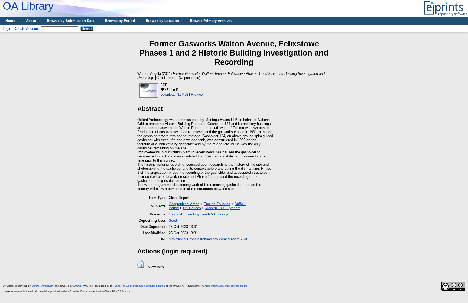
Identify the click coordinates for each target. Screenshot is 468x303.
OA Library (28, 6)
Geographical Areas (184, 204)
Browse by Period (120, 21)
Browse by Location (162, 21)
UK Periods (192, 208)
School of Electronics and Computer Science (140, 286)
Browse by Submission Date (70, 21)
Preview (197, 94)
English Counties (217, 204)
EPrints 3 (78, 286)
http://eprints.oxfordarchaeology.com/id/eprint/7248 (208, 239)
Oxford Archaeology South (189, 214)
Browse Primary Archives (211, 21)
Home (10, 21)
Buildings (221, 214)
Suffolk (240, 204)
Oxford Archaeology (43, 286)
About (31, 21)
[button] (140, 264)
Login (7, 29)
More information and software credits (226, 286)
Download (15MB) (174, 94)
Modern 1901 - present (222, 208)
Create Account (27, 29)
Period (174, 208)
